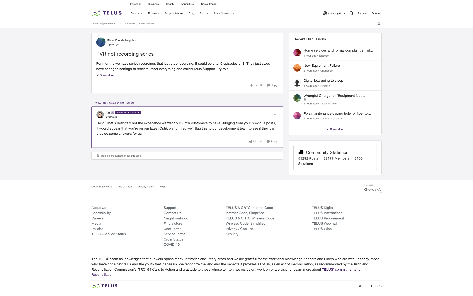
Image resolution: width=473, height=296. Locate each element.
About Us (98, 208)
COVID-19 (172, 244)
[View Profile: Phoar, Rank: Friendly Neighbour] (101, 42)
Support (170, 208)
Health (170, 3)
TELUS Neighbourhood (103, 23)
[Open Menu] (379, 23)
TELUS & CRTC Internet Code (249, 208)
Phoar (110, 40)
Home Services (146, 23)
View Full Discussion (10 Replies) (114, 102)
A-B (108, 112)
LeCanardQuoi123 (331, 118)
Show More (107, 75)
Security (232, 234)
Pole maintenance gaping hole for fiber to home (336, 113)
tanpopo (324, 55)
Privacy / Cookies (239, 229)
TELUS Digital (323, 208)
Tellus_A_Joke (328, 103)
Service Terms (175, 234)
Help (162, 186)
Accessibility (101, 213)
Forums (131, 23)
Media (96, 223)
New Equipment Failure (322, 65)
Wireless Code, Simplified (246, 223)
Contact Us (173, 213)
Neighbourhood (176, 218)
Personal (135, 3)
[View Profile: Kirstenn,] (297, 83)
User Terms (172, 229)
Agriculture (187, 3)
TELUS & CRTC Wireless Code (250, 218)
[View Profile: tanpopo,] (297, 52)
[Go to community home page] (107, 13)
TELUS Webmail (324, 223)
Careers (97, 218)
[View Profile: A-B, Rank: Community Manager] (100, 114)
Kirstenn (325, 85)
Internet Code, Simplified (245, 213)
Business (153, 3)
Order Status (173, 239)
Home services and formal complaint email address (337, 50)
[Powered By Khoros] (373, 189)
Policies (97, 229)
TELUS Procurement (328, 218)
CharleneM (326, 70)
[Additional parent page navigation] (121, 23)
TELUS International (327, 213)
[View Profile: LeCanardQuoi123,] (297, 115)
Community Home (102, 186)
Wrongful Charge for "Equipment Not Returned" (333, 96)
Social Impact (209, 3)
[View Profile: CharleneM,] (297, 68)
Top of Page (125, 186)
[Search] (351, 13)
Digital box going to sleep (323, 80)
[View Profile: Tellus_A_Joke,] (297, 98)
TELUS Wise (322, 229)
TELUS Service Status (108, 234)
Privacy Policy (145, 186)
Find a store (173, 223)
